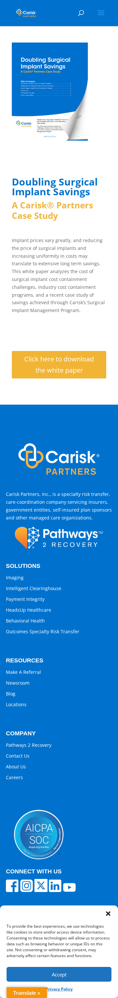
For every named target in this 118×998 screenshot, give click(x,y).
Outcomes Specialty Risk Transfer (42, 631)
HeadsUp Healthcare (28, 610)
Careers (14, 777)
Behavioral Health (25, 621)
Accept (59, 974)
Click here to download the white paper (59, 365)
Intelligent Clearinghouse (33, 588)
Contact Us (18, 756)
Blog (10, 694)
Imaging (15, 577)
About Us (16, 766)
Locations (16, 704)
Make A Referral (23, 672)
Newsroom (18, 683)
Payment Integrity (25, 599)
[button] (108, 913)
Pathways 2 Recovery (28, 745)
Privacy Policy (59, 989)
